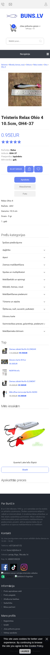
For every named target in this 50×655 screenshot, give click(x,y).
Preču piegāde (9, 595)
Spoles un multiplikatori (14, 272)
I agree (25, 651)
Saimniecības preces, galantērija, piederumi (23, 323)
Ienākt (6, 625)
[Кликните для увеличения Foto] (25, 89)
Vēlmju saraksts (10, 633)
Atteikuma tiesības (11, 599)
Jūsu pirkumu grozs (12, 629)
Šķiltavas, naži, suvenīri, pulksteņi (18, 309)
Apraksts (25, 179)
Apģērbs (6, 250)
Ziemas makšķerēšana (13, 264)
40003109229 (14, 559)
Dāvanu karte (9, 316)
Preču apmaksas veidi (13, 591)
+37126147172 (15, 545)
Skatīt (25, 469)
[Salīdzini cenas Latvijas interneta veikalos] (19, 573)
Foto (25, 193)
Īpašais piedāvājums (12, 242)
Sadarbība (8, 603)
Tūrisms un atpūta (11, 301)
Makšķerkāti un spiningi (14, 279)
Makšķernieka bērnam (13, 331)
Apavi (5, 257)
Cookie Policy (36, 646)
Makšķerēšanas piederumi (15, 294)
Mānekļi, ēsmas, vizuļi (13, 287)
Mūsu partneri (9, 607)
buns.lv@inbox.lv (14, 550)
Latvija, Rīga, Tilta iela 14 (18, 554)
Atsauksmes (25, 186)
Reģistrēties (8, 621)
